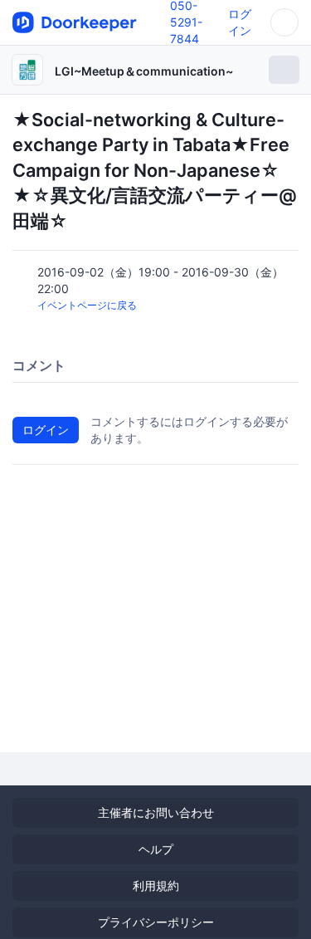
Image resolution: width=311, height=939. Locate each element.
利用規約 (156, 885)
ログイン (45, 430)
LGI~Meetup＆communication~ (144, 71)
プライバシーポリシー (156, 922)
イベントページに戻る (87, 305)
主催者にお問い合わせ (156, 812)
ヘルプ (155, 849)
